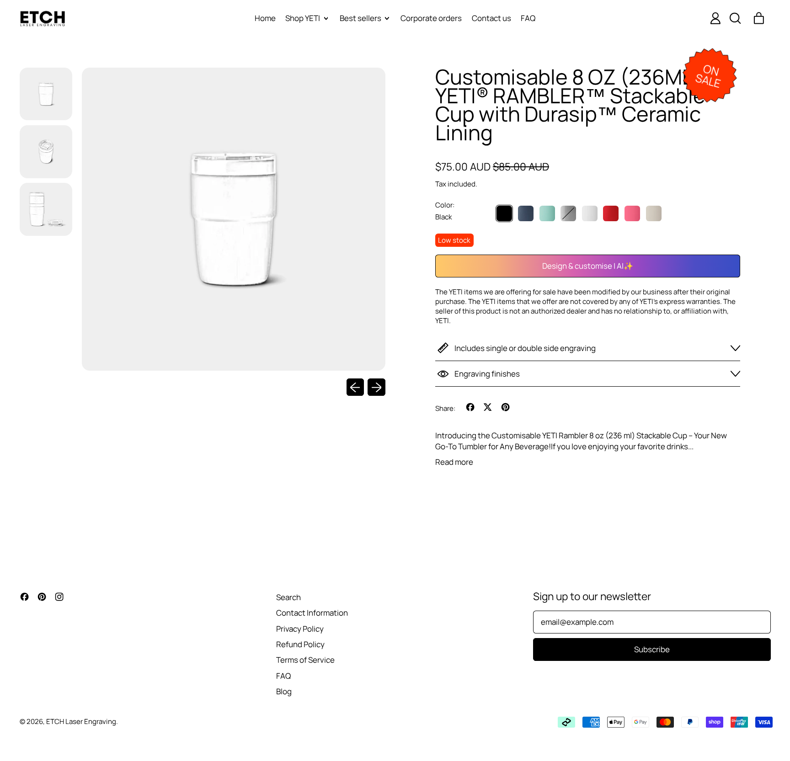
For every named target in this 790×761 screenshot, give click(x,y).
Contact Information (312, 612)
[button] (735, 18)
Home (265, 18)
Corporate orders (431, 18)
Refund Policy (300, 644)
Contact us (491, 18)
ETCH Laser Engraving (81, 721)
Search (288, 597)
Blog (284, 691)
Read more (454, 462)
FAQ (528, 18)
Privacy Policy (300, 628)
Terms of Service (305, 660)
